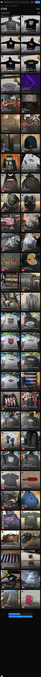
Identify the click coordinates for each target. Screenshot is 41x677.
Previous (20, 611)
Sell (32, 2)
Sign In (37, 2)
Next (20, 616)
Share (38, 8)
